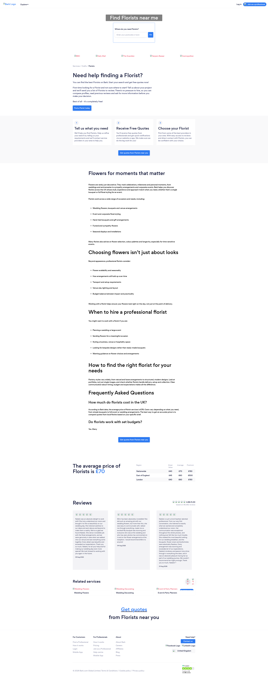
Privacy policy (138, 670)
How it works (78, 645)
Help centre (98, 652)
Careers (119, 645)
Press (118, 655)
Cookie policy (125, 670)
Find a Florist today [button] (82, 108)
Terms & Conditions (109, 670)
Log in (239, 4)
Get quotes (134, 609)
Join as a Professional (102, 649)
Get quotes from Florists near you (134, 153)
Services (76, 66)
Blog (118, 652)
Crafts (84, 66)
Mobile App (78, 652)
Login (75, 649)
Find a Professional (80, 642)
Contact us (188, 641)
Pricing (96, 645)
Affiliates (119, 649)
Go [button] (150, 34)
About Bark (120, 642)
